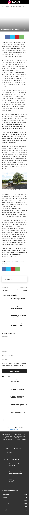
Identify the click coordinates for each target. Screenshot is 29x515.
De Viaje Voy (9, 279)
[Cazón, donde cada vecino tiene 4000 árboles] (5, 325)
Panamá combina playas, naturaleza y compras (18, 388)
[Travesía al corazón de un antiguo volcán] (5, 317)
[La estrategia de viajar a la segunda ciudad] (5, 406)
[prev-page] (2, 420)
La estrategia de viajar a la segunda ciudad (19, 405)
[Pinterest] (17, 37)
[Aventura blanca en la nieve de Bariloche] (5, 309)
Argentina (7, 6)
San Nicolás (4, 263)
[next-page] (5, 420)
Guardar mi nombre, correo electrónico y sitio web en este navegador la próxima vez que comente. (14, 365)
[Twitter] (12, 37)
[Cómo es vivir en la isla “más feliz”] (5, 414)
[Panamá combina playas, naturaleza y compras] (5, 390)
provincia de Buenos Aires (17, 261)
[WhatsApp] (21, 37)
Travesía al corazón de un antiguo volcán (18, 316)
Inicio (3, 6)
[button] (27, 2)
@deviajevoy (14, 429)
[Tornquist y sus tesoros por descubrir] (5, 300)
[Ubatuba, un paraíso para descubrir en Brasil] (5, 474)
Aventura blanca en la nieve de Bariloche (17, 307)
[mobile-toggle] (2, 2)
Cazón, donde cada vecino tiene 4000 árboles (19, 324)
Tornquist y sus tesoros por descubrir (18, 299)
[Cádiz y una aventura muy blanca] (5, 482)
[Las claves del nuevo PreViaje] (5, 466)
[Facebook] (7, 37)
